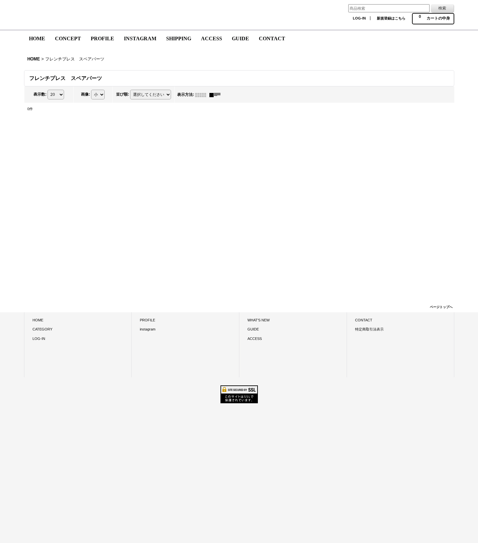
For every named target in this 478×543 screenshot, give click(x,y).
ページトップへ (441, 307)
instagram (147, 329)
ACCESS (254, 339)
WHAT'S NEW (258, 320)
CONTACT (363, 320)
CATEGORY (42, 329)
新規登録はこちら (391, 18)
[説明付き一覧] (216, 94)
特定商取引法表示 (369, 329)
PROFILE (147, 320)
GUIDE (253, 329)
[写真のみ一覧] (202, 94)
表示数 (39, 94)
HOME (38, 320)
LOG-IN (359, 18)
